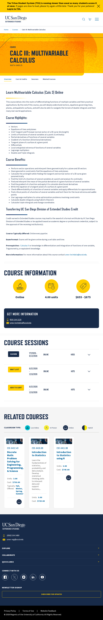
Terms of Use (28, 611)
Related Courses (49, 79)
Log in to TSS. (14, 9)
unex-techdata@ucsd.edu (76, 254)
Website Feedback (48, 611)
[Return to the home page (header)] (15, 19)
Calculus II (24, 245)
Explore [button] (6, 548)
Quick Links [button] (8, 562)
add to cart (16, 387)
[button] (51, 355)
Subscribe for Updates (51, 594)
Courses (15, 29)
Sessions (34, 79)
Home (6, 29)
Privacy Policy (10, 611)
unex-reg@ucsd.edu (15, 539)
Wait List (14, 369)
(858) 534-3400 (13, 535)
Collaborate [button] (8, 555)
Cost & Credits (21, 79)
